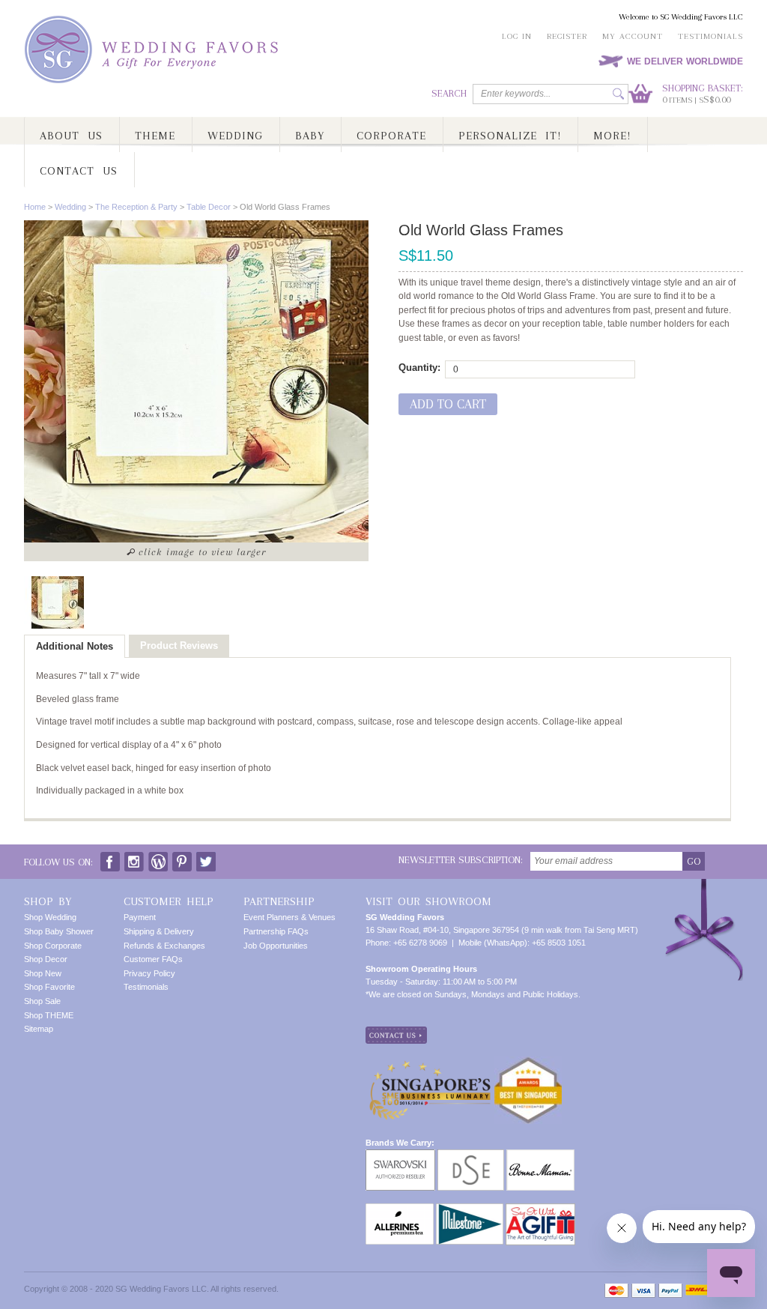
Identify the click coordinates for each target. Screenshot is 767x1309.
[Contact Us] (396, 1032)
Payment (140, 917)
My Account (632, 36)
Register (567, 36)
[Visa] (643, 1291)
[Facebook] (110, 858)
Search (449, 93)
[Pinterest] (182, 858)
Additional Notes (74, 646)
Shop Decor (45, 959)
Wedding (70, 206)
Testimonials (710, 36)
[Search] (618, 94)
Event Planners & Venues (289, 917)
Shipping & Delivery (159, 931)
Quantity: (419, 367)
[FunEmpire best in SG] (528, 1062)
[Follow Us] (134, 858)
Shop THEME (48, 1015)
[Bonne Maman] (540, 1155)
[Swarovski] (400, 1155)
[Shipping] (696, 1291)
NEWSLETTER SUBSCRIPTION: (460, 859)
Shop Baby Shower (59, 931)
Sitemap (38, 1028)
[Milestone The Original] (469, 1209)
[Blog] (158, 858)
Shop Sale (42, 1001)
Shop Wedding (50, 917)
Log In (517, 36)
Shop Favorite (49, 986)
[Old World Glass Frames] (57, 602)
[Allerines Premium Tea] (400, 1209)
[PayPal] (670, 1291)
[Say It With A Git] (540, 1209)
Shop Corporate (53, 945)
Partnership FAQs (276, 931)
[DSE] (470, 1155)
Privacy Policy (149, 973)
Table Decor (209, 206)
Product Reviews (179, 645)
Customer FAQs (153, 959)
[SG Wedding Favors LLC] (153, 50)
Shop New (42, 973)
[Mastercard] (616, 1291)
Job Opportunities (275, 945)
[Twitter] (206, 858)
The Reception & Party (136, 206)
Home (35, 206)
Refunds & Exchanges (164, 945)
